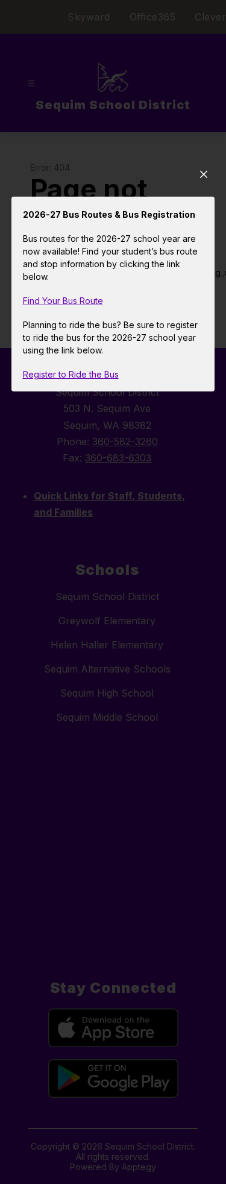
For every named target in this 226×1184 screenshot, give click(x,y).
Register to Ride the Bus (71, 374)
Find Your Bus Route (63, 301)
